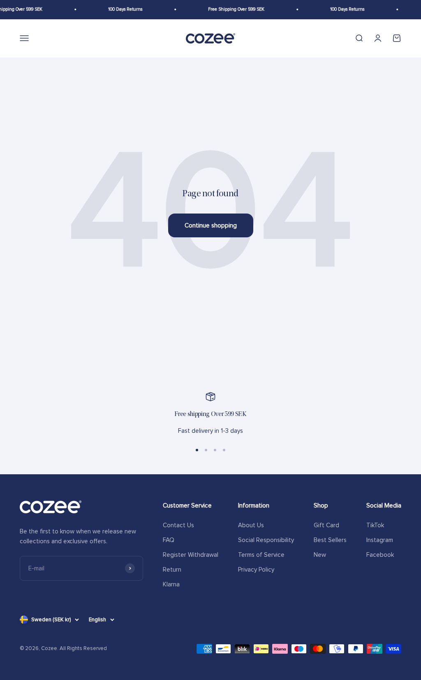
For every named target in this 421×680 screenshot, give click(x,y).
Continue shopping (211, 225)
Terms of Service (261, 554)
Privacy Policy (256, 569)
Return (172, 569)
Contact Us (178, 525)
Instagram (379, 540)
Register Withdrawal (190, 554)
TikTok (375, 525)
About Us (251, 525)
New (320, 554)
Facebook (380, 554)
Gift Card (326, 525)
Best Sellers (330, 540)
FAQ (168, 540)
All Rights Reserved (83, 648)
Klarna (171, 584)
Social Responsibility (266, 540)
